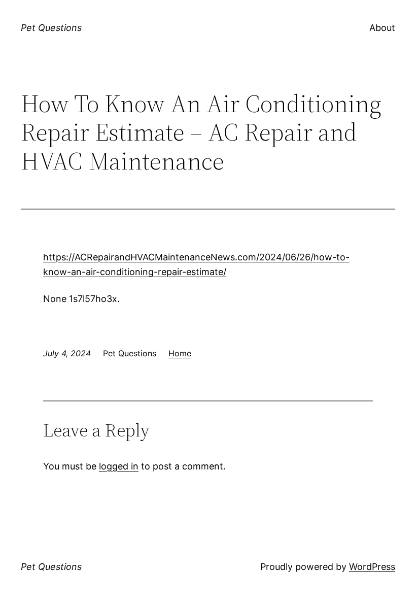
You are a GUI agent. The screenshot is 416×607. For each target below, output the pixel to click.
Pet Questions (51, 27)
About (382, 27)
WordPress (372, 566)
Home (179, 353)
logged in (118, 466)
